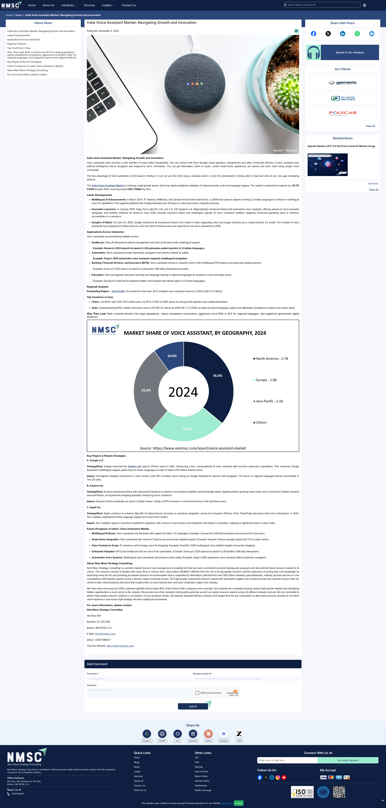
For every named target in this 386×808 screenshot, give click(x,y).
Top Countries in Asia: (19, 48)
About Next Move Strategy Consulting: (27, 70)
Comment (91, 685)
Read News (373, 183)
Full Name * (93, 673)
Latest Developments (18, 35)
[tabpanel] (342, 164)
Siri (137, 513)
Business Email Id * (202, 673)
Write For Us (140, 790)
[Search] (285, 5)
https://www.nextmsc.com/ (120, 646)
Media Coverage (203, 790)
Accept (238, 803)
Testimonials (201, 785)
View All (370, 126)
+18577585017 (17, 793)
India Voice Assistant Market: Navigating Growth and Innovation (41, 31)
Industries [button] (68, 5)
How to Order (201, 771)
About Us (48, 5)
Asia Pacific (118, 291)
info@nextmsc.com (105, 634)
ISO (196, 757)
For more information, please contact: (27, 74)
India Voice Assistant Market (108, 185)
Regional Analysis (16, 43)
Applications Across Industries (23, 39)
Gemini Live (134, 466)
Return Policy (201, 776)
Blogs (136, 762)
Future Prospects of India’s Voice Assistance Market (35, 66)
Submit (193, 706)
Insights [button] (107, 5)
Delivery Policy (202, 781)
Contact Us (129, 5)
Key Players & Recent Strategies (24, 61)
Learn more (227, 803)
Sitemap (199, 767)
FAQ (197, 762)
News (19, 15)
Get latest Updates (348, 760)
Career (137, 771)
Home (31, 5)
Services (89, 5)
